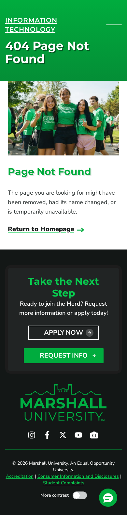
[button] (108, 498)
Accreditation (20, 476)
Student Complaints (63, 483)
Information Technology (31, 24)
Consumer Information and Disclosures (78, 476)
